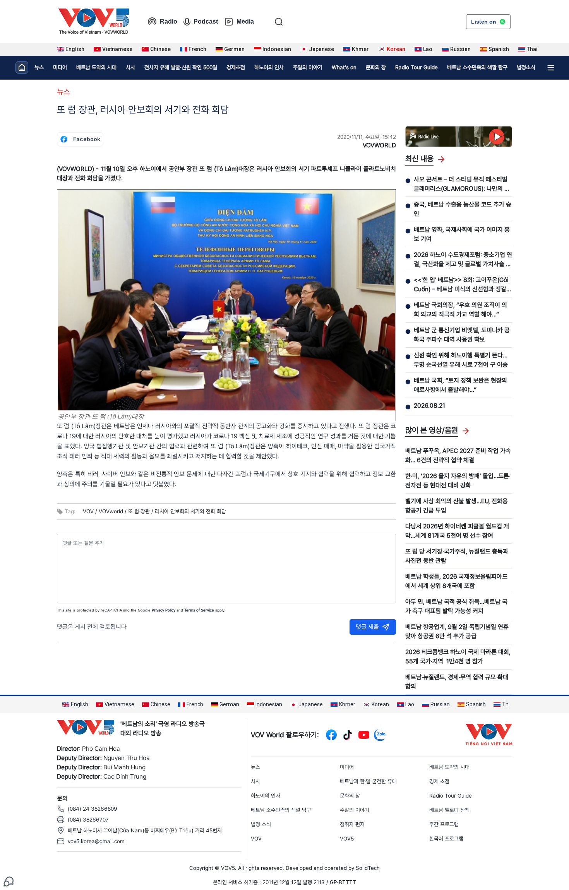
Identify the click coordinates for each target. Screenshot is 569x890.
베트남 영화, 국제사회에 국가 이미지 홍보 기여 (462, 234)
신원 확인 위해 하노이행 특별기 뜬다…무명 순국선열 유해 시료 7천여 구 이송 (461, 360)
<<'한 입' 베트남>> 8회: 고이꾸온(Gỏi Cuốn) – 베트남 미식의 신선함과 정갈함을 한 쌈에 (463, 285)
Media (245, 21)
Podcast (206, 21)
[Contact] (8, 881)
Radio (168, 21)
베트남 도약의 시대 (96, 67)
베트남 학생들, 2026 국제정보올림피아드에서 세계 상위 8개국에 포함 (456, 581)
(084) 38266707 (88, 820)
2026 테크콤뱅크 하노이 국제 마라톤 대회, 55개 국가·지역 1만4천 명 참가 (458, 656)
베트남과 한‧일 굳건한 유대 (368, 781)
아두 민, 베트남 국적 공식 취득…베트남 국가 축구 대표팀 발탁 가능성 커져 (456, 606)
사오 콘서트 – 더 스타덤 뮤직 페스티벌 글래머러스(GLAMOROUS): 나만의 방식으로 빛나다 (462, 184)
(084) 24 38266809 (92, 809)
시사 (130, 67)
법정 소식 (261, 824)
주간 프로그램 (444, 824)
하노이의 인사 (269, 67)
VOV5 (347, 838)
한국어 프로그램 (446, 838)
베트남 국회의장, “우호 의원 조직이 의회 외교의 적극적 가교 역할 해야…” (460, 309)
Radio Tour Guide (416, 67)
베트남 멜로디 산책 (449, 810)
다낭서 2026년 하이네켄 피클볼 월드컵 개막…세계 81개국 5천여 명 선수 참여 (457, 531)
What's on (344, 67)
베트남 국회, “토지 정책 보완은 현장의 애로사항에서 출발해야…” (460, 385)
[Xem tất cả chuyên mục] (551, 67)
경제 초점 (439, 781)
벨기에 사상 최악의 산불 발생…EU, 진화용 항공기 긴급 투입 (456, 505)
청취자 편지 (352, 824)
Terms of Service (199, 610)
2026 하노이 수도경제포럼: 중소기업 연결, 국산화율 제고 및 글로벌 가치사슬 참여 (463, 260)
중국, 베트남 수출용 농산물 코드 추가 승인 (462, 209)
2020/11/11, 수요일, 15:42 (366, 137)
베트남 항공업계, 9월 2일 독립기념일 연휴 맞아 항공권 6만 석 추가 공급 (457, 631)
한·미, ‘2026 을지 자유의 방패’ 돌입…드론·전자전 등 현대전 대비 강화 (458, 480)
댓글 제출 (367, 626)
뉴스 (39, 67)
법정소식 (526, 67)
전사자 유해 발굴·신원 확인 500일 (180, 67)
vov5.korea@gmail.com (96, 841)
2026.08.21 (429, 405)
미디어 (60, 67)
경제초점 (235, 67)
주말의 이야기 (307, 67)
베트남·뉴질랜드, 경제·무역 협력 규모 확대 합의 (456, 681)
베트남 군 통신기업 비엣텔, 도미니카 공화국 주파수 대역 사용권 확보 (462, 334)
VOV (256, 838)
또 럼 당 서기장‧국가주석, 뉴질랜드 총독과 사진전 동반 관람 (456, 556)
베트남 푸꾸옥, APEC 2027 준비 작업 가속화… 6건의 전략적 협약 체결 (458, 455)
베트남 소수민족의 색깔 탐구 (477, 67)
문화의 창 (376, 67)
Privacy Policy (163, 610)
